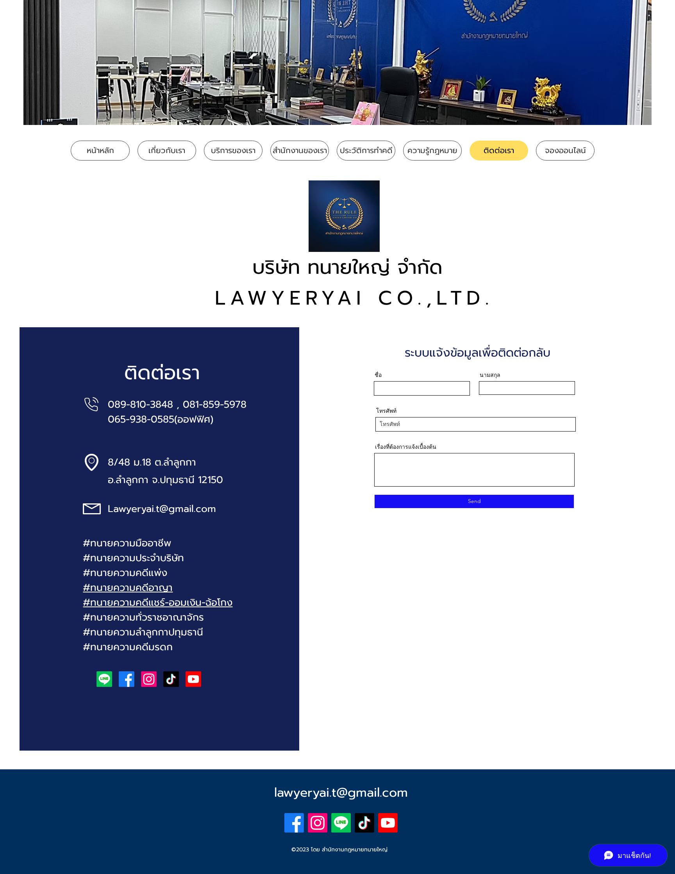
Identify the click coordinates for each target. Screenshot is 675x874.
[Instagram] (149, 679)
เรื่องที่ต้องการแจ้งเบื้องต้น (405, 446)
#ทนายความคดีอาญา (128, 587)
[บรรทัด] (104, 679)
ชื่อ (378, 375)
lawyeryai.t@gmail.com (341, 792)
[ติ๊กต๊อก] (171, 679)
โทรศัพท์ (386, 411)
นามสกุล (490, 375)
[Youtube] (193, 679)
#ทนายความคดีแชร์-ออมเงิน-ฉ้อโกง (157, 602)
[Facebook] (126, 679)
